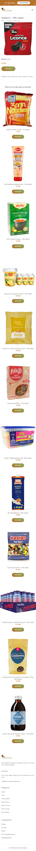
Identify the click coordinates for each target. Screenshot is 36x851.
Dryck (3, 792)
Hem (2, 21)
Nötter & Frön (5, 805)
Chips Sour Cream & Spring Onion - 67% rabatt (18, 348)
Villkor (3, 831)
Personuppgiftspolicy (8, 834)
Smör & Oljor (5, 809)
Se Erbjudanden (24, 2)
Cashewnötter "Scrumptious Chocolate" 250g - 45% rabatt (18, 678)
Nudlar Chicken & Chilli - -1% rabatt (18, 129)
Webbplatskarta (6, 838)
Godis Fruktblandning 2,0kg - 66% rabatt (18, 458)
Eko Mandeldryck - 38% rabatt (18, 513)
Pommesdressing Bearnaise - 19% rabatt (18, 184)
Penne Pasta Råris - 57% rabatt (18, 403)
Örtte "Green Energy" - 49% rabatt (18, 239)
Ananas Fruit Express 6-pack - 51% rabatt (18, 294)
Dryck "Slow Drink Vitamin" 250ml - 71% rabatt (18, 734)
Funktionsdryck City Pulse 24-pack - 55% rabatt (18, 622)
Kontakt (3, 827)
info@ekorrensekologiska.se (10, 781)
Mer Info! (8, 69)
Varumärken (5, 812)
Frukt (3, 795)
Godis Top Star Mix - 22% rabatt (18, 568)
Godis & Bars (5, 798)
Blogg (3, 824)
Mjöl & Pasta (5, 802)
